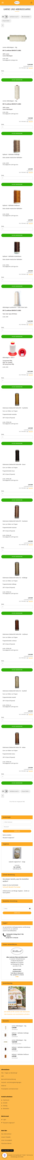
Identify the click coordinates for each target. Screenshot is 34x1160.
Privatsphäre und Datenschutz (9, 1089)
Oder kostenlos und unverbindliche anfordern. (17, 1014)
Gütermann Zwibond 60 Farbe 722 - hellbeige (15, 578)
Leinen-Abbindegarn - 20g (10, 101)
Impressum (6, 1100)
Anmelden (17, 831)
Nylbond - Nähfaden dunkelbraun (12, 256)
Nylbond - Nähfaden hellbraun (11, 205)
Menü (2, 2)
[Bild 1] (17, 853)
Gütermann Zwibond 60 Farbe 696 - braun (14, 464)
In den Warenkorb (17, 79)
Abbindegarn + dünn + (9, 357)
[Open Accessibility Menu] (4, 1155)
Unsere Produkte (6, 1137)
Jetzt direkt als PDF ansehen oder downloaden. (17, 1011)
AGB (2, 1076)
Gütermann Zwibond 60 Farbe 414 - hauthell (15, 691)
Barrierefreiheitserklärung (8, 1079)
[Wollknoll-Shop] (17, 2)
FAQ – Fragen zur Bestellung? (9, 1073)
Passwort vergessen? (8, 837)
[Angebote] (30, 844)
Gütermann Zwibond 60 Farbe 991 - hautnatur (15, 521)
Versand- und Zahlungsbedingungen (11, 1082)
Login (4, 1119)
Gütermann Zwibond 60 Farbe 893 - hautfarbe (15, 408)
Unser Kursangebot (6, 1140)
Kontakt (5, 1103)
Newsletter (6, 1108)
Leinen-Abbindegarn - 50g (10, 47)
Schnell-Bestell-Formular (11, 887)
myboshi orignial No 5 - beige (17, 862)
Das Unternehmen (6, 1134)
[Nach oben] (29, 1157)
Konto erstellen (7, 835)
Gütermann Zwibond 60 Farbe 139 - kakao (14, 747)
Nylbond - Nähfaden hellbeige (11, 154)
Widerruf (3, 1085)
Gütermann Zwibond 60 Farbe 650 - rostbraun (15, 634)
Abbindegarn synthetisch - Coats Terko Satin (15, 307)
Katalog (5, 1105)
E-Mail (17, 976)
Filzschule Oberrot (6, 1143)
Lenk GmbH (20, 1157)
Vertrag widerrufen (7, 1150)
